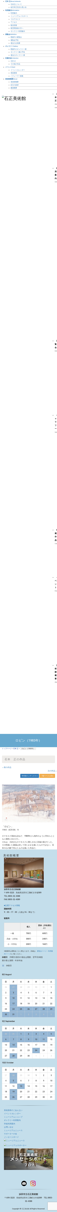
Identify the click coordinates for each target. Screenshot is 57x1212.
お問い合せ (8, 1127)
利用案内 (14, 13)
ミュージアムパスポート (19, 16)
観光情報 (14, 25)
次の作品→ (52, 771)
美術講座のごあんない (13, 1110)
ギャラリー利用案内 (18, 31)
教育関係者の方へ (17, 28)
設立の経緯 (15, 85)
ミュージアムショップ (13, 1117)
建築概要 (14, 88)
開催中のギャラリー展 (19, 49)
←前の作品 (6, 767)
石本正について (16, 4)
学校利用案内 (9, 1124)
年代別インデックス (29, 776)
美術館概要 (15, 82)
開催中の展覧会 (16, 37)
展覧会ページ (42, 951)
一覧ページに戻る (47, 776)
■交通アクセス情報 (12, 905)
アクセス (14, 22)
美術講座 (14, 73)
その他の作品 (15, 64)
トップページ (7, 749)
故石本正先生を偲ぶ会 (19, 7)
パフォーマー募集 (17, 76)
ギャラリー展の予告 (18, 52)
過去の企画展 (15, 43)
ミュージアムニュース (13, 1130)
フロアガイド (15, 19)
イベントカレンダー (18, 70)
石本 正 (13, 61)
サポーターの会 (10, 1134)
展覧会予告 (15, 40)
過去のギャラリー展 (18, 55)
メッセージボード (11, 1137)
